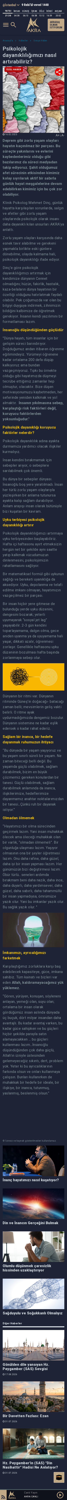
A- (62, 135)
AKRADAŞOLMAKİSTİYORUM (56, 25)
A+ (58, 135)
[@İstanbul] (11, 5)
